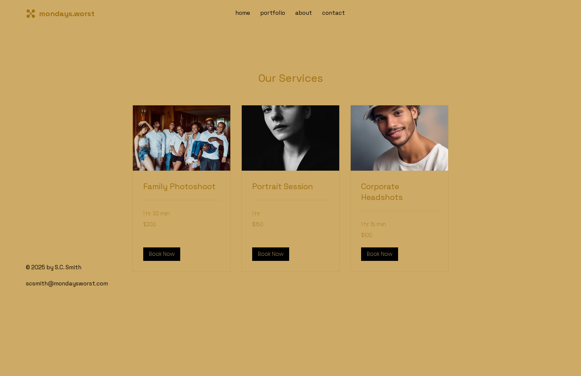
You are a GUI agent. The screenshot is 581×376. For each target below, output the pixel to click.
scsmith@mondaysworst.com (67, 283)
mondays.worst (66, 13)
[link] (181, 186)
